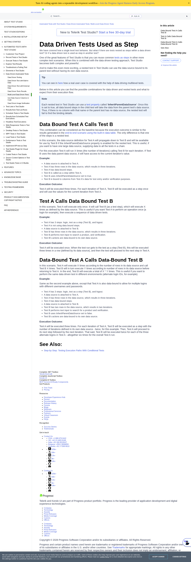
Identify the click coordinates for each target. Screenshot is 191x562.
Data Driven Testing (15, 77)
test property (93, 104)
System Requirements (15, 27)
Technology (48, 510)
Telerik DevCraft (45, 374)
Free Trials (48, 388)
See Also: (50, 344)
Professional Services (52, 411)
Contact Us (48, 436)
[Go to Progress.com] (46, 497)
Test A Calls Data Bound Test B (76, 201)
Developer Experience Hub (54, 397)
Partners (47, 413)
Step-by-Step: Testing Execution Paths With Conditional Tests (74, 350)
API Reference (11, 210)
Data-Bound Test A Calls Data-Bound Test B (91, 260)
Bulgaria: (58, 444)
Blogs (46, 407)
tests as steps (122, 57)
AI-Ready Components (59, 382)
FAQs (46, 419)
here (60, 83)
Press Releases (50, 514)
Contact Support (171, 60)
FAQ (6, 205)
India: (57, 442)
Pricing (46, 390)
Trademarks (118, 547)
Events (46, 417)
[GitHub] (49, 464)
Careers (47, 518)
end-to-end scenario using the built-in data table (90, 132)
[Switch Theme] (187, 16)
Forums (47, 405)
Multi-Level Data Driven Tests (18, 95)
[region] (95, 557)
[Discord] (49, 467)
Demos (47, 399)
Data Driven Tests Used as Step (88, 44)
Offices (46, 520)
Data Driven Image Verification (19, 103)
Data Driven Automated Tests (78, 24)
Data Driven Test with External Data (18, 87)
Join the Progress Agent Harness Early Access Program (127, 3)
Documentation (50, 401)
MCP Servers (44, 382)
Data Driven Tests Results (17, 91)
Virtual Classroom (51, 415)
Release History (50, 403)
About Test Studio (13, 22)
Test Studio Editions (14, 32)
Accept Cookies (158, 557)
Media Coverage (50, 516)
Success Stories (50, 427)
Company (48, 508)
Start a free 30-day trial (115, 32)
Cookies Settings (179, 557)
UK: (57, 440)
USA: (57, 438)
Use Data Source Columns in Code (18, 99)
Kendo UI (43, 378)
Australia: (58, 446)
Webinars (47, 409)
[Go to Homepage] (43, 12)
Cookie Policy (104, 557)
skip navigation (36, 12)
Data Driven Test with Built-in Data (18, 82)
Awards (47, 512)
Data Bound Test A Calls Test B (76, 124)
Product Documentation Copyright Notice (16, 198)
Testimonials (49, 429)
